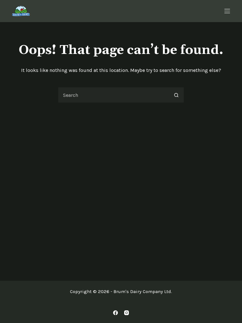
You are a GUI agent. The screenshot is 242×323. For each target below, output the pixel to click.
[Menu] (227, 11)
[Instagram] (126, 312)
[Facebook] (115, 312)
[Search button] (176, 95)
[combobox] (113, 95)
